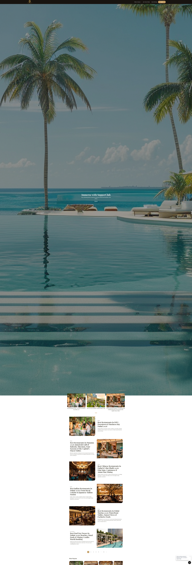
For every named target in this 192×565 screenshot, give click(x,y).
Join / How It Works (146, 1)
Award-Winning (154, 1)
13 (103, 552)
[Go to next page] (106, 552)
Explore (96, 201)
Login (162, 1)
